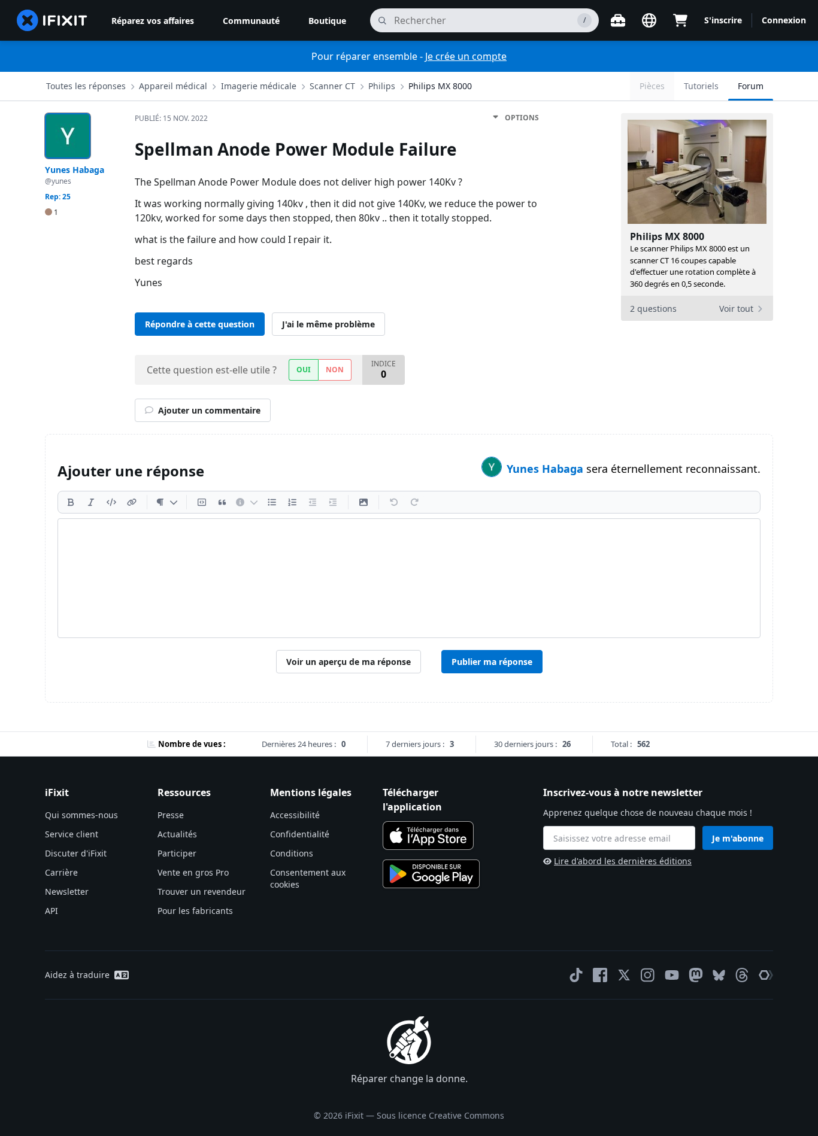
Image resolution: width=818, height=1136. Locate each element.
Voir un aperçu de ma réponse (348, 661)
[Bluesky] (719, 975)
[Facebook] (600, 975)
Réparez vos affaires (152, 20)
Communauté (251, 20)
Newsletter (67, 891)
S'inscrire (723, 20)
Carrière (61, 872)
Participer (176, 853)
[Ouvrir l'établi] (618, 20)
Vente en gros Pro (193, 872)
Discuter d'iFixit (76, 853)
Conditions (291, 853)
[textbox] (409, 578)
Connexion (784, 20)
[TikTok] (576, 975)
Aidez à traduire (77, 974)
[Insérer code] (111, 502)
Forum (751, 86)
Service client (71, 834)
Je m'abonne (738, 838)
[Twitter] (624, 975)
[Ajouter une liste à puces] (271, 502)
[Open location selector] (649, 20)
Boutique (327, 20)
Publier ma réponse (492, 661)
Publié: (171, 118)
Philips (381, 86)
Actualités (177, 834)
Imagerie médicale (258, 86)
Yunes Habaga (546, 468)
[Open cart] (680, 20)
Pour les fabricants (195, 910)
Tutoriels (701, 86)
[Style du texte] (167, 502)
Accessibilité (295, 815)
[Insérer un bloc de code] (201, 502)
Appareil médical (173, 86)
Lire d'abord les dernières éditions (623, 861)
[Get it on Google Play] (431, 873)
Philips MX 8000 (440, 86)
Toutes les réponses (86, 86)
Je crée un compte (466, 56)
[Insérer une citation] (222, 502)
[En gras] (70, 502)
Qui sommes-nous (81, 815)
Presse (170, 815)
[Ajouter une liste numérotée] (292, 502)
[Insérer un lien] (131, 502)
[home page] (52, 20)
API (51, 910)
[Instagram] (648, 975)
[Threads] (742, 975)
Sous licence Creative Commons (440, 1115)
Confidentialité (299, 834)
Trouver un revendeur (201, 891)
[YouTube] (672, 975)
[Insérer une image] (363, 502)
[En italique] (91, 502)
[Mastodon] (696, 975)
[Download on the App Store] (428, 835)
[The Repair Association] (766, 975)
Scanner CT (332, 86)
